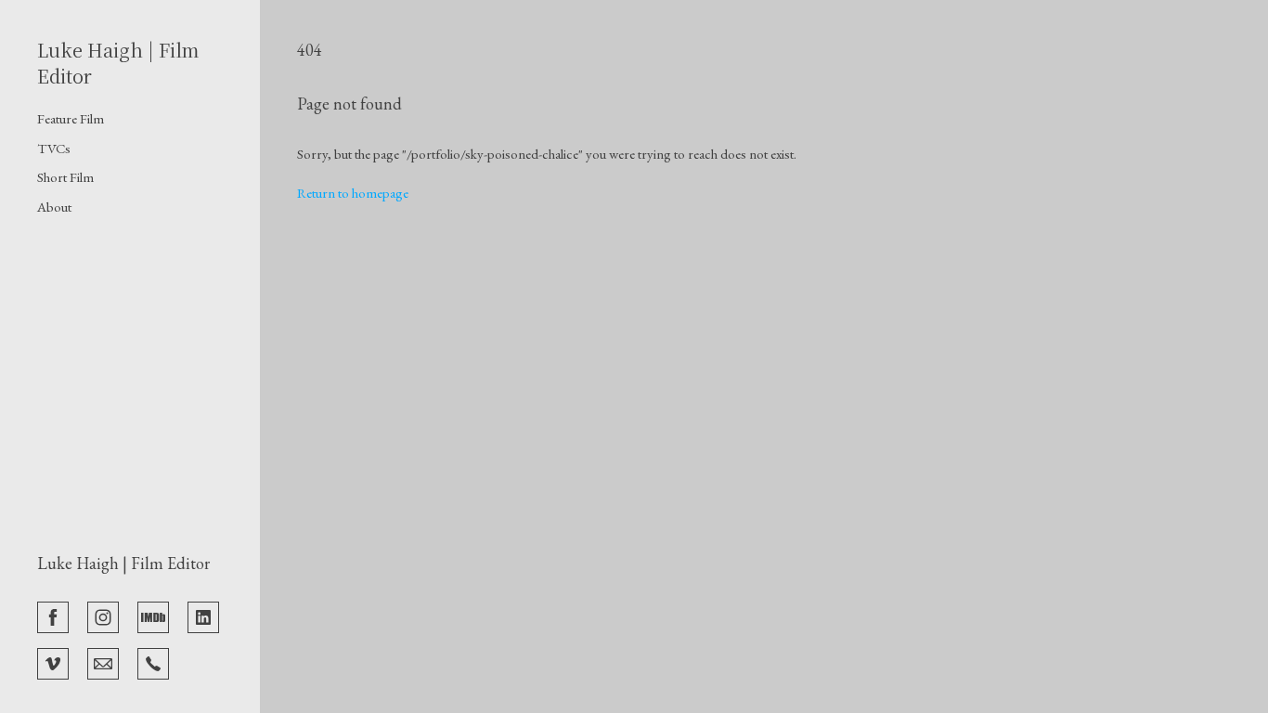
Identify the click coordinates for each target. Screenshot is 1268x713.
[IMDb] (153, 615)
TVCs (54, 148)
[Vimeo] (53, 662)
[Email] (103, 662)
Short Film (65, 177)
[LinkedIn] (203, 615)
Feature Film (70, 118)
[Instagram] (103, 615)
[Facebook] (53, 615)
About (54, 206)
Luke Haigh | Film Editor (123, 563)
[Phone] (153, 662)
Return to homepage (352, 192)
